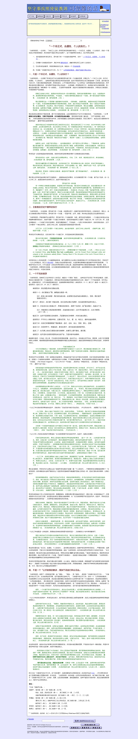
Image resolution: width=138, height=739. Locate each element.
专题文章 (48, 16)
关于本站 (31, 16)
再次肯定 (50, 262)
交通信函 (82, 16)
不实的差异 (76, 66)
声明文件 (64, 16)
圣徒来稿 (57, 16)
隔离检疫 (40, 16)
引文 (92, 673)
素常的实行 (64, 63)
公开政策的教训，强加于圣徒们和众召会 (77, 70)
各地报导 (73, 16)
